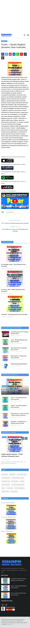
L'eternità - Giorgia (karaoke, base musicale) (14, 314)
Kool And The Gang (21, 474)
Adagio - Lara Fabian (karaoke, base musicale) (19, 406)
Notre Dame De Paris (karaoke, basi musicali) (19, 348)
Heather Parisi (5, 491)
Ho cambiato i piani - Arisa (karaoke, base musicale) (13, 265)
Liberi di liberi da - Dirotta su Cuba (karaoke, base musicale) (15, 230)
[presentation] (22, 438)
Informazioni (9, 624)
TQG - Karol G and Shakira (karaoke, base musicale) (15, 223)
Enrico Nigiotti (14, 491)
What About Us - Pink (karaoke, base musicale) (19, 356)
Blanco (3, 488)
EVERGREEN (4, 41)
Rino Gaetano (15, 481)
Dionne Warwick (6, 484)
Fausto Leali (5, 474)
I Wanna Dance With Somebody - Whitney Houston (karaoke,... (18, 579)
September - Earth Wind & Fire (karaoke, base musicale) (18, 422)
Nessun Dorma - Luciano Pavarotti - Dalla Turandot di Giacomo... (20, 414)
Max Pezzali (10, 488)
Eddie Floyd (12, 474)
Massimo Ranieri (6, 478)
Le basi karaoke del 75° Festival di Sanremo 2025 (20, 332)
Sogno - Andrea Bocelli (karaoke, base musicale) (19, 586)
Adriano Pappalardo (20, 488)
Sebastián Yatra (6, 481)
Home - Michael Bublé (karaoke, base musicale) (19, 340)
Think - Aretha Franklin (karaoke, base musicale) (18, 594)
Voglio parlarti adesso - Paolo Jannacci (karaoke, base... (12, 455)
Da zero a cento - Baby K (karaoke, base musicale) (13, 290)
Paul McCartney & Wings (18, 478)
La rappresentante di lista (18, 484)
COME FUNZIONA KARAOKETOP (19, 364)
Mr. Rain (22, 481)
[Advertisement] (15, 16)
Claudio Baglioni (10, 212)
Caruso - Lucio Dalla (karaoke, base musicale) (19, 398)
